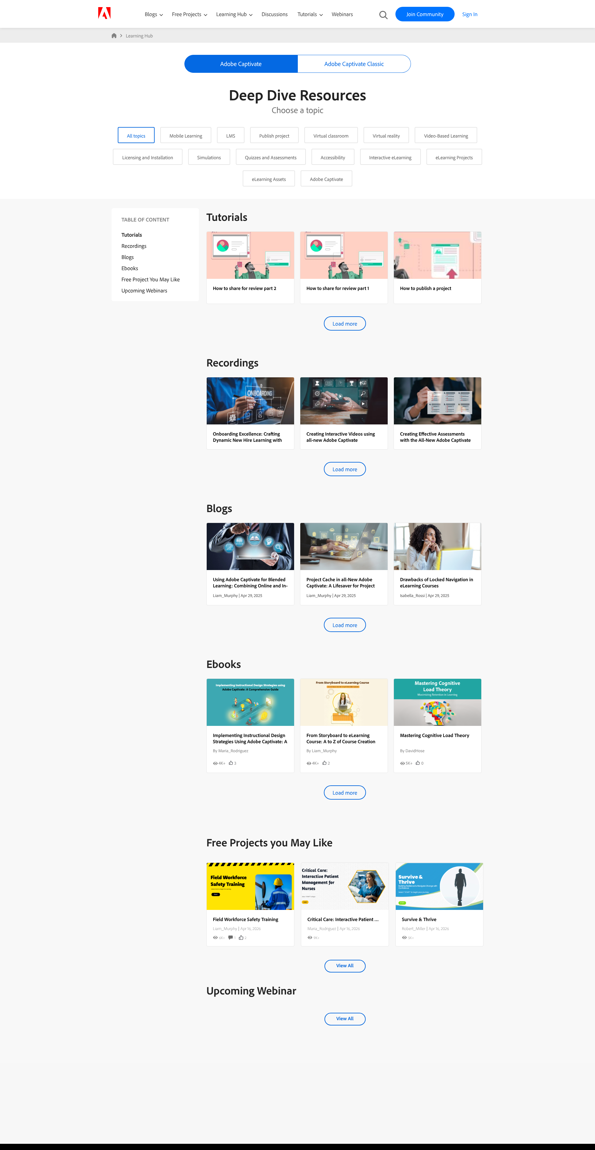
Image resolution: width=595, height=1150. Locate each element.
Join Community (425, 14)
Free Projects (187, 14)
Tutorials (308, 14)
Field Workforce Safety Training (245, 919)
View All (344, 965)
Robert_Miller (413, 928)
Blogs (151, 14)
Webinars (342, 14)
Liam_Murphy (225, 928)
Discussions (275, 14)
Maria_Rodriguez (321, 928)
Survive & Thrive (419, 919)
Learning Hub (232, 14)
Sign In (470, 14)
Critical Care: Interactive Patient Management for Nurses (366, 919)
